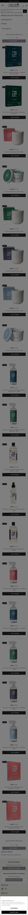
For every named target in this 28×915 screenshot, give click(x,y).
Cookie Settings (14, 908)
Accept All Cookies (14, 912)
